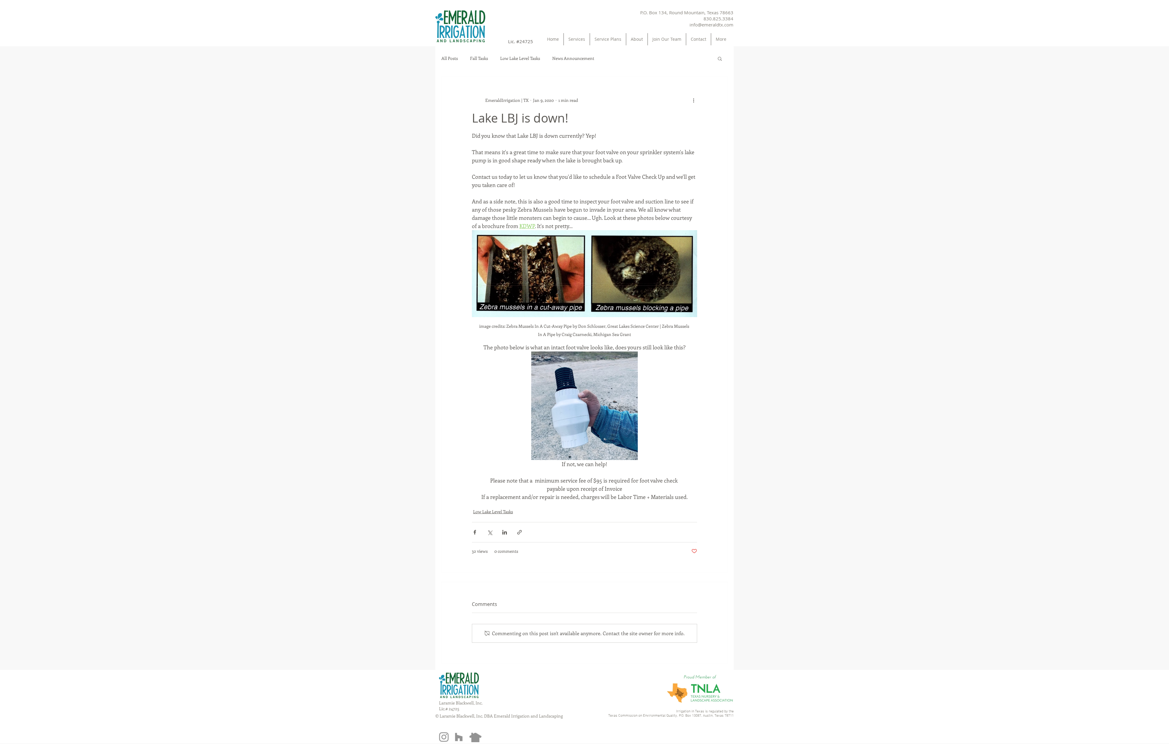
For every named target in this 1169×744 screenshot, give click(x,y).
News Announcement (573, 58)
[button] (720, 58)
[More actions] (693, 100)
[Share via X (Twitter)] (490, 532)
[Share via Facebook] (475, 532)
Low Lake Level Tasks (520, 58)
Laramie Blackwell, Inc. (461, 703)
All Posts (449, 58)
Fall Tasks (479, 58)
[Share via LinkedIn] (504, 532)
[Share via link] (519, 532)
